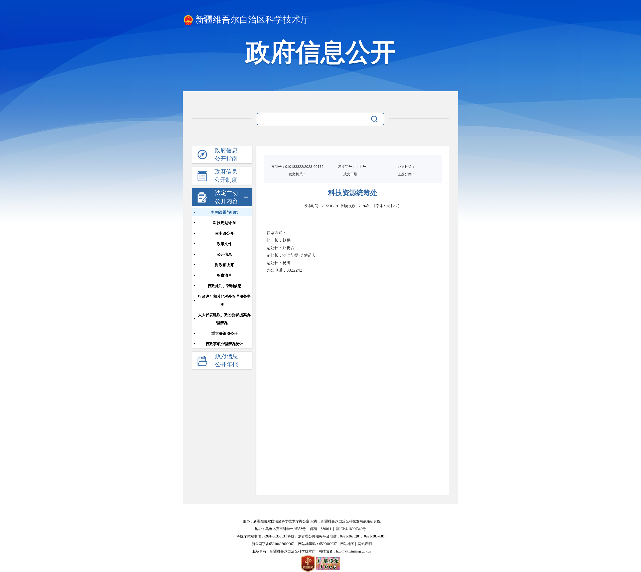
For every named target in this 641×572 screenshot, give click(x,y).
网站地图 (347, 544)
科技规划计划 (224, 223)
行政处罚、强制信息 (224, 286)
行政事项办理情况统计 (224, 344)
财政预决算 (224, 265)
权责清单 (224, 275)
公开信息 (224, 254)
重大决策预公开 (224, 333)
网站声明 (365, 544)
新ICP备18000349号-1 (352, 529)
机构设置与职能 (224, 212)
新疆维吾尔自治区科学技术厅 (252, 20)
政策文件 (224, 244)
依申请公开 (224, 233)
